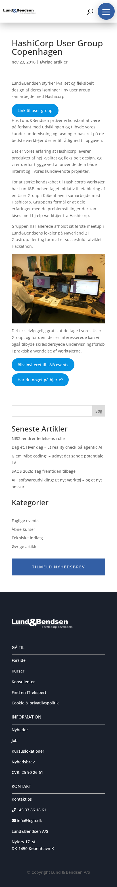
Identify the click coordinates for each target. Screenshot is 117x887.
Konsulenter (23, 681)
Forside (19, 660)
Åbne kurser (23, 529)
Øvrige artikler (54, 62)
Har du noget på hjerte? (40, 379)
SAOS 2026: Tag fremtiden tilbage (44, 471)
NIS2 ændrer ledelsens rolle (38, 438)
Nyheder (20, 729)
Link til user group (35, 110)
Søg (98, 411)
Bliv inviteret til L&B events (43, 364)
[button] (106, 11)
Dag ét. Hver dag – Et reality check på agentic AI (57, 447)
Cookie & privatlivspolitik (35, 703)
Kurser (18, 671)
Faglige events (25, 520)
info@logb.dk (29, 820)
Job (15, 740)
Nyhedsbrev (23, 762)
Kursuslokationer (28, 751)
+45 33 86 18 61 (31, 809)
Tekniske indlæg (27, 537)
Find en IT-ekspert (29, 692)
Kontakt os (22, 799)
